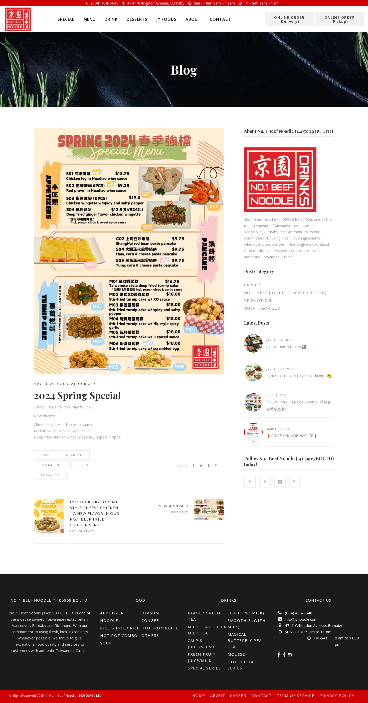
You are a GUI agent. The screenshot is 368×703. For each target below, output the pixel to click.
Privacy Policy (336, 695)
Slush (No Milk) (246, 612)
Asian (45, 454)
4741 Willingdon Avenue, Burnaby (156, 3)
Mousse (236, 654)
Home (198, 695)
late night (74, 454)
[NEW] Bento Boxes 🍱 (286, 346)
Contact (261, 695)
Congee (150, 620)
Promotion (257, 300)
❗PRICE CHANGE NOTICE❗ (292, 435)
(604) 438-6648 (105, 3)
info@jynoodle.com (301, 619)
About (217, 695)
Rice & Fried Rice (120, 627)
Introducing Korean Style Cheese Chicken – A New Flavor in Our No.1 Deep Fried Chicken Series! (94, 513)
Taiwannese (50, 475)
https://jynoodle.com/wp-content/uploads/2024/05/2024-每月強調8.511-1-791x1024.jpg (209, 509)
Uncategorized (79, 383)
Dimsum (150, 612)
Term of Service (296, 695)
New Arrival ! (173, 505)
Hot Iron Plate (159, 627)
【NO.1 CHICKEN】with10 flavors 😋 (298, 375)
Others (150, 635)
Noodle (109, 620)
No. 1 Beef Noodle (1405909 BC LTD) (285, 292)
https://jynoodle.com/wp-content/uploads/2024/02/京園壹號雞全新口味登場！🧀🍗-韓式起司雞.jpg (49, 516)
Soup (106, 642)
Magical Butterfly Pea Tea (245, 640)
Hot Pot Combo (119, 635)
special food (52, 465)
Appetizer (112, 612)
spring (83, 465)
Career (252, 284)
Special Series (204, 667)
